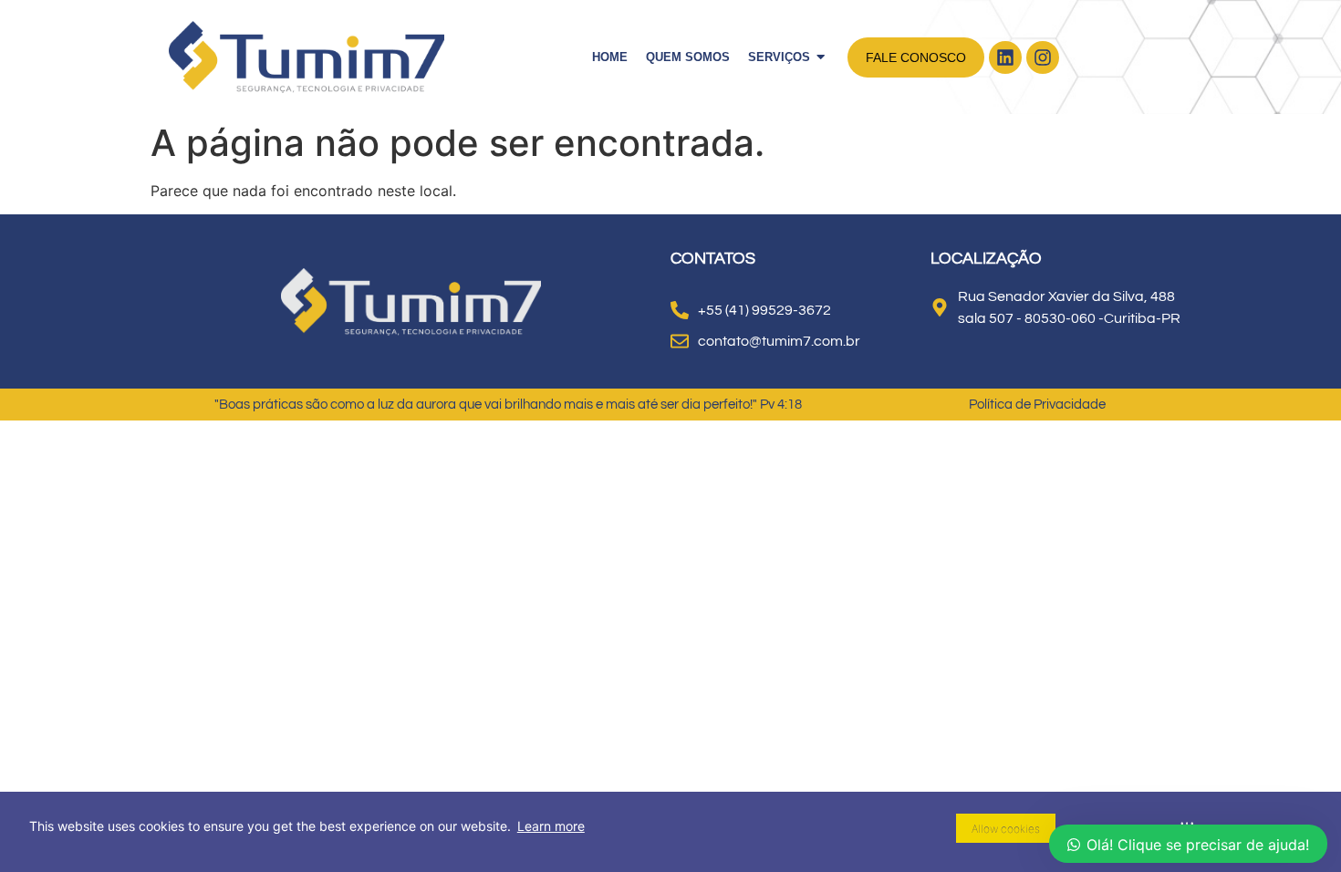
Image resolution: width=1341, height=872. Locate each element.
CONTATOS (712, 258)
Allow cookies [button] (1006, 829)
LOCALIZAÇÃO (986, 258)
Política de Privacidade (1037, 404)
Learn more (551, 826)
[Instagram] (1042, 57)
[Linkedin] (1005, 57)
